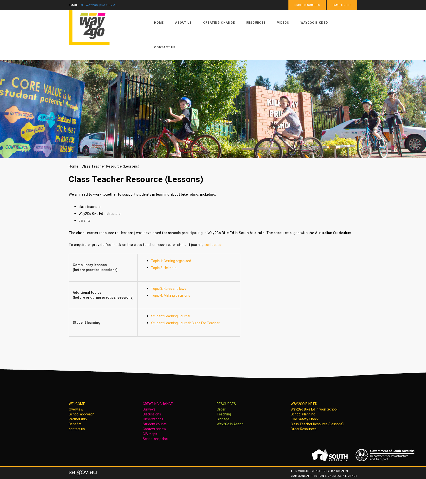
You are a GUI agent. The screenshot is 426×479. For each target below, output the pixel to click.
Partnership (78, 419)
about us (183, 22)
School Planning (303, 414)
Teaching (224, 414)
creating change (219, 22)
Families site (342, 5)
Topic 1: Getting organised (171, 261)
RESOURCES (226, 404)
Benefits (75, 424)
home (159, 22)
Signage (223, 419)
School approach (81, 414)
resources (256, 22)
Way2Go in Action (230, 424)
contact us (165, 47)
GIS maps (150, 434)
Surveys (149, 409)
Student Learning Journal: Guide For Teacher (185, 323)
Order (221, 409)
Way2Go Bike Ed (314, 22)
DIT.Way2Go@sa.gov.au (99, 5)
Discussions (152, 414)
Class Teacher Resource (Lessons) (317, 424)
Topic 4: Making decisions (170, 295)
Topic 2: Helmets (164, 268)
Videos (283, 22)
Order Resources (304, 429)
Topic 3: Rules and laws (168, 288)
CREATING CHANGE (158, 404)
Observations (153, 419)
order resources (307, 5)
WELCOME (77, 404)
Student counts (155, 424)
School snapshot (155, 439)
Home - (75, 166)
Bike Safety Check (305, 419)
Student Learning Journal (170, 316)
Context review (154, 429)
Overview (76, 409)
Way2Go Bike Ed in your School (314, 409)
